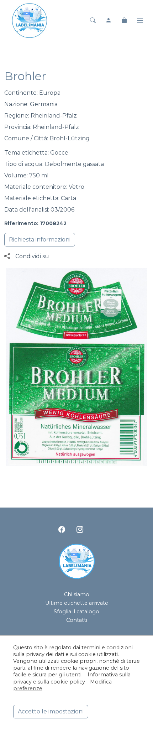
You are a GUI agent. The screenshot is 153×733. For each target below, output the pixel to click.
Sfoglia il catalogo (76, 611)
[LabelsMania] (29, 20)
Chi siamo (76, 594)
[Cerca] (93, 20)
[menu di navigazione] (140, 21)
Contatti (76, 620)
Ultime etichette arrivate (76, 603)
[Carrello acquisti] (124, 20)
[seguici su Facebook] (61, 529)
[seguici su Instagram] (79, 529)
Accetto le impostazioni (51, 711)
